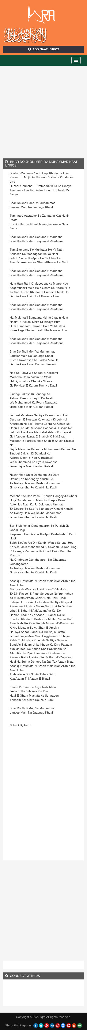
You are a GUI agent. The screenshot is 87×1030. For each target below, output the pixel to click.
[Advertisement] (43, 111)
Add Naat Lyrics (46, 49)
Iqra (43, 13)
